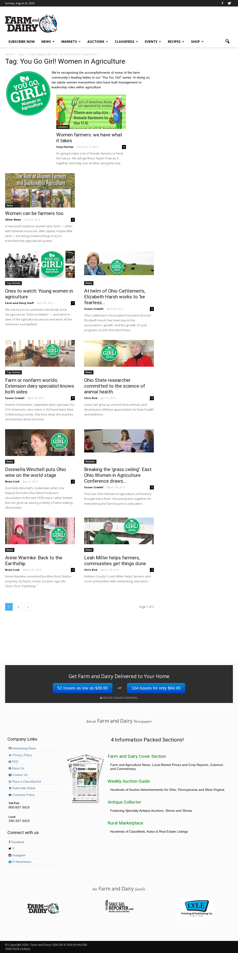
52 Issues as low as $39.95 (82, 688)
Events (151, 41)
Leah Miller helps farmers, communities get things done (115, 560)
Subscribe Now (21, 41)
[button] (227, 41)
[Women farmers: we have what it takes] (91, 112)
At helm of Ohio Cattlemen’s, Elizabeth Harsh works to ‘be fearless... (114, 296)
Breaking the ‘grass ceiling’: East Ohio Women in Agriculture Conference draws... (118, 475)
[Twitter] (229, 3)
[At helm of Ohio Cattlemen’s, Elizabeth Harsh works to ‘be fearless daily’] (119, 263)
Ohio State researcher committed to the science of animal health (114, 386)
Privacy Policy (22, 755)
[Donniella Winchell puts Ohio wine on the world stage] (40, 442)
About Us (17, 768)
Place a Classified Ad (26, 781)
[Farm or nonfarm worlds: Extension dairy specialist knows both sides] (40, 353)
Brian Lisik (12, 481)
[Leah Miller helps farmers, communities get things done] (119, 531)
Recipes (174, 41)
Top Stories (13, 283)
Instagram (18, 855)
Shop (195, 41)
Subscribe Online (23, 788)
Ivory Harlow (64, 146)
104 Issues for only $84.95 (156, 688)
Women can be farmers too (34, 213)
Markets (69, 41)
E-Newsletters (21, 862)
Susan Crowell (93, 308)
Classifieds (124, 41)
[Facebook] (222, 3)
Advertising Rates (24, 748)
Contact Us (20, 775)
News (46, 41)
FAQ (14, 761)
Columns (63, 127)
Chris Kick (90, 398)
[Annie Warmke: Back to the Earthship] (40, 531)
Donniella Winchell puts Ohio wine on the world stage (35, 472)
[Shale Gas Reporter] (119, 911)
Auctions (95, 41)
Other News (13, 219)
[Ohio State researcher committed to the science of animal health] (119, 353)
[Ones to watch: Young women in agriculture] (40, 264)
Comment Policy (23, 795)
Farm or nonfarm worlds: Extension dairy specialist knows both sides (39, 386)
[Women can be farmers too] (40, 190)
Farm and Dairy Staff (19, 303)
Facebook (17, 842)
